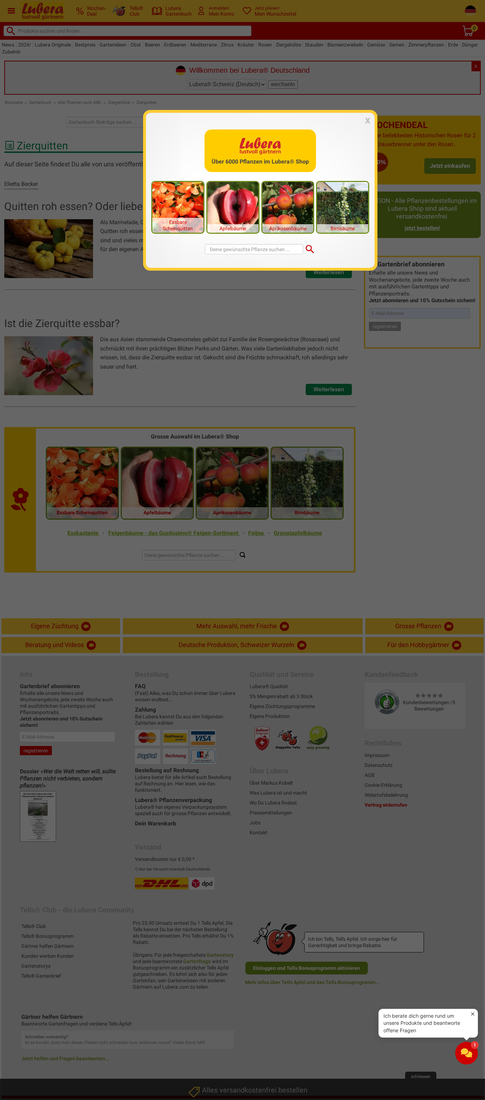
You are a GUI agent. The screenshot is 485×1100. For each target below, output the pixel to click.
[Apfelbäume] (232, 207)
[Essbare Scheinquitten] (177, 207)
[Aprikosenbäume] (288, 207)
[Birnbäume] (342, 207)
